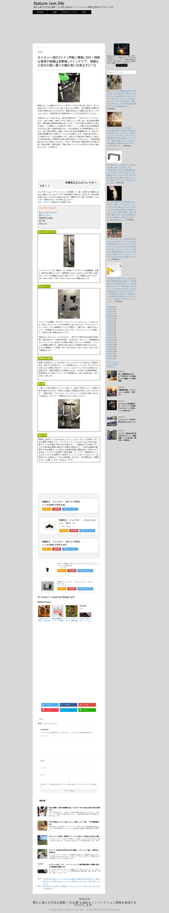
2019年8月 (110, 349)
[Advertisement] (84, 28)
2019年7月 (110, 351)
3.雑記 (84, 12)
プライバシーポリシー (114, 362)
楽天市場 (56, 509)
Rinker (69, 526)
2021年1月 (110, 314)
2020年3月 (110, 335)
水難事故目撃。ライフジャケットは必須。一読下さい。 (126, 392)
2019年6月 (110, 354)
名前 (42, 761)
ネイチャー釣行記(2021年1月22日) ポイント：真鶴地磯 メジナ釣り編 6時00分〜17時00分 (127, 437)
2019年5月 (110, 356)
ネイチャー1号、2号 (50, 723)
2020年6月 (110, 328)
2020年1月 (110, 337)
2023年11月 (110, 307)
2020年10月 (110, 318)
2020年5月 (110, 330)
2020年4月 (110, 332)
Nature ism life (49, 3)
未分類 (41, 719)
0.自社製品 (40, 12)
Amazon (46, 509)
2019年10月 (110, 344)
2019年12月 (110, 339)
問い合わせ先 (111, 366)
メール (43, 768)
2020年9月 (110, 321)
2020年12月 (110, 316)
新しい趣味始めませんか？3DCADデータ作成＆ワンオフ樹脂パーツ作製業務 (127, 377)
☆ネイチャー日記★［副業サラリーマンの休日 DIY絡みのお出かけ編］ (74, 836)
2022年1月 (110, 309)
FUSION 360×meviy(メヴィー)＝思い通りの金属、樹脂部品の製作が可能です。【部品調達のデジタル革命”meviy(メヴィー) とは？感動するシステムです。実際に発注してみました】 (71, 881)
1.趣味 (55, 12)
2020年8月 (110, 323)
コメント (44, 736)
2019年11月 (110, 342)
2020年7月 (110, 325)
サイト (42, 775)
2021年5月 (110, 311)
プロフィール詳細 (112, 364)
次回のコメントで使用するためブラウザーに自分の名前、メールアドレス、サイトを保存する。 (68, 785)
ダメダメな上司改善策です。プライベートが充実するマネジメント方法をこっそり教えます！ (126, 407)
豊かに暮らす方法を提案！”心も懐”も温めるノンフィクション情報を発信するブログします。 (84, 904)
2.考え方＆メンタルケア (69, 12)
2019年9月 (110, 346)
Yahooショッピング (70, 509)
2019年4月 (110, 358)
